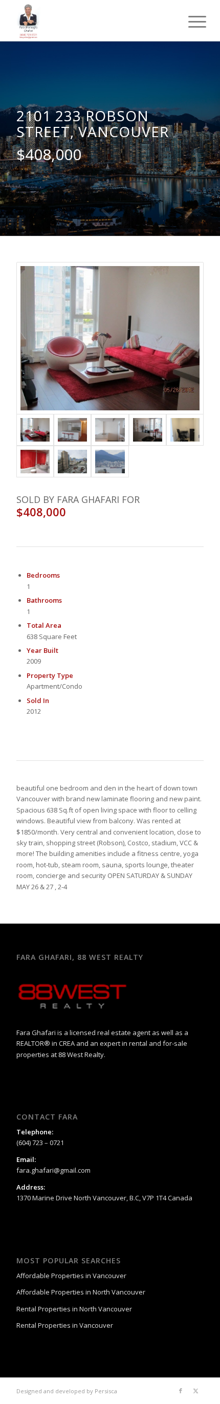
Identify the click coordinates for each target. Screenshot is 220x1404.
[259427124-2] (72, 430)
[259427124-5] (185, 430)
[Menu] (189, 21)
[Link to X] (196, 1390)
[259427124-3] (109, 430)
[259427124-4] (147, 430)
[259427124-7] (72, 461)
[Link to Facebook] (180, 1390)
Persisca (106, 1391)
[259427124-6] (35, 461)
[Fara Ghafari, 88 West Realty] (91, 20)
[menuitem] (189, 21)
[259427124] (109, 461)
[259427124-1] (110, 338)
